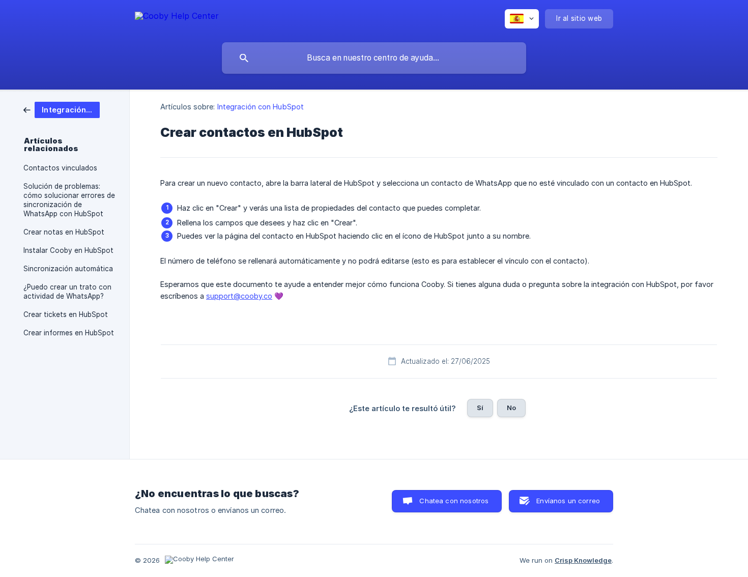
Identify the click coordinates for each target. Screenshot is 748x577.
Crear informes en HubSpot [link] (68, 333)
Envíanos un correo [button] (568, 501)
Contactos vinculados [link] (60, 168)
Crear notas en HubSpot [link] (63, 232)
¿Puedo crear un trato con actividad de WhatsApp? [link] (67, 291)
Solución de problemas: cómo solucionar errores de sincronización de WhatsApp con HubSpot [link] (69, 200)
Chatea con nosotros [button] (453, 501)
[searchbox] (374, 58)
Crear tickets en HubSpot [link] (65, 314)
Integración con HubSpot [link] (260, 106)
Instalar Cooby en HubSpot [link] (68, 250)
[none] (177, 17)
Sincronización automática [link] (68, 269)
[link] (61, 109)
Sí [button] (480, 407)
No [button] (511, 407)
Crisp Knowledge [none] (583, 560)
